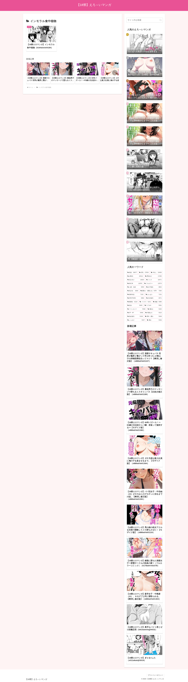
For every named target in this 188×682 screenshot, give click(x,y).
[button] (115, 72)
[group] (38, 73)
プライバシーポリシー (155, 675)
